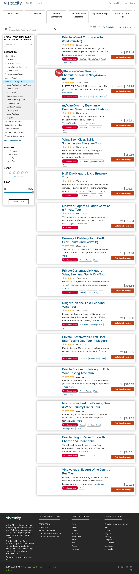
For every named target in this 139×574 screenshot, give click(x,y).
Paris (74, 524)
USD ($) (29, 3)
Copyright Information (50, 533)
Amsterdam (76, 536)
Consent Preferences (49, 536)
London (75, 530)
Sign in (132, 3)
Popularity (110, 27)
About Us (43, 527)
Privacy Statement (47, 530)
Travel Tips (117, 3)
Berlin (74, 540)
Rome (74, 543)
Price (125, 27)
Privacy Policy (42, 567)
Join (126, 3)
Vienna (75, 527)
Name (132, 27)
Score (118, 27)
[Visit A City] (13, 518)
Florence (75, 549)
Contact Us (44, 524)
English (40, 3)
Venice (74, 546)
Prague (75, 533)
